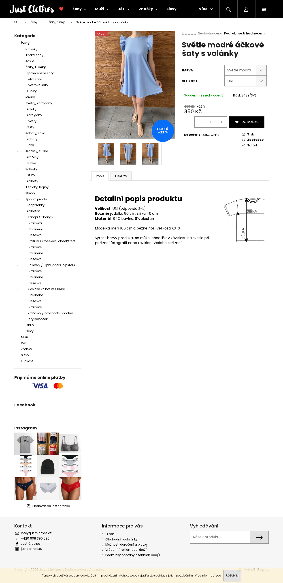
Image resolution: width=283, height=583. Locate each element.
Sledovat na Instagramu (51, 506)
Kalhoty (31, 169)
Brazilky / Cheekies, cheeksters (51, 241)
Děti (24, 343)
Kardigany (34, 115)
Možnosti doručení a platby (126, 544)
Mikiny (30, 97)
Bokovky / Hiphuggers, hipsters (51, 265)
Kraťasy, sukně (37, 151)
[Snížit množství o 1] (200, 122)
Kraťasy (32, 157)
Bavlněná (36, 229)
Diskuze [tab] (121, 176)
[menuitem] (61, 9)
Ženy (25, 43)
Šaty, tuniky (36, 67)
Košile (30, 61)
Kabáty (32, 139)
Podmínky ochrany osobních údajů (132, 555)
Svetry (31, 121)
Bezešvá (35, 235)
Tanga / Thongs (40, 217)
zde (218, 575)
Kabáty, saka (35, 133)
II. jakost (27, 361)
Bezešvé (35, 259)
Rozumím (232, 575)
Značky (26, 349)
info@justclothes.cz (36, 533)
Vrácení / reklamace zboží (126, 549)
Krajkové (35, 247)
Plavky (30, 193)
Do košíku (250, 122)
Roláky (31, 109)
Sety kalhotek (37, 319)
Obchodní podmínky (121, 539)
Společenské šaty (40, 73)
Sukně (31, 163)
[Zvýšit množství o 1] (221, 122)
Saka (30, 145)
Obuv (30, 325)
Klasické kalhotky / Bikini (46, 289)
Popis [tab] (100, 176)
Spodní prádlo (36, 199)
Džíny (31, 175)
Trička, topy (34, 55)
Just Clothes (30, 543)
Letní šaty (34, 79)
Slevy (30, 331)
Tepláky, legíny (37, 187)
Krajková (35, 223)
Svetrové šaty (37, 85)
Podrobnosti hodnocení (244, 33)
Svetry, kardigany (39, 103)
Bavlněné (36, 253)
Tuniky (32, 91)
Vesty (30, 127)
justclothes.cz (32, 549)
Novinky (31, 49)
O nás (110, 534)
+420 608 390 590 (35, 538)
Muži (24, 337)
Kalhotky (33, 211)
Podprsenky (36, 205)
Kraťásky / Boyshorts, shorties (51, 313)
